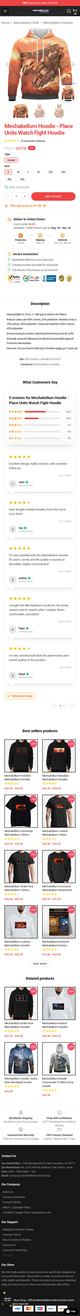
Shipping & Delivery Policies (18, 1229)
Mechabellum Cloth (26, 23)
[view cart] (75, 11)
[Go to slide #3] (59, 111)
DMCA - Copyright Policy (17, 1207)
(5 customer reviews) (33, 140)
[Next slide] (73, 65)
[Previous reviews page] (54, 705)
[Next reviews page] (72, 705)
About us (8, 1191)
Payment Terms (12, 1234)
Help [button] (73, 1311)
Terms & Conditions (14, 1197)
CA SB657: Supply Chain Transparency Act (27, 1212)
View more (40, 964)
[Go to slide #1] (21, 111)
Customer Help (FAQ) (15, 1250)
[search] (69, 11)
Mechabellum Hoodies (58, 23)
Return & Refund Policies (17, 1239)
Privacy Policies (11, 1202)
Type (7, 154)
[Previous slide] (7, 65)
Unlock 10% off (7, 1300)
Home (5, 23)
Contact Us (9, 1245)
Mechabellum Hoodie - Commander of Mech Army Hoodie (57, 1082)
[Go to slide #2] (40, 111)
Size (6, 166)
